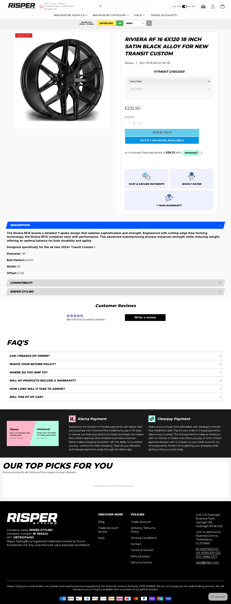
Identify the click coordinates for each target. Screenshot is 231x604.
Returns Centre (141, 562)
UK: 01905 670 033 (208, 552)
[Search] (149, 23)
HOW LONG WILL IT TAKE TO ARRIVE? (37, 388)
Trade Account (141, 522)
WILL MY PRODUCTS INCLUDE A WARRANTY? (42, 380)
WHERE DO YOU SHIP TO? (28, 372)
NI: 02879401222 (207, 549)
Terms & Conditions (144, 538)
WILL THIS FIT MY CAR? (26, 397)
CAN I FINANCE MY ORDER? (29, 355)
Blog (101, 522)
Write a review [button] (145, 317)
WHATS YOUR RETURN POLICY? (32, 364)
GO (119, 23)
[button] (122, 6)
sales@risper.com (207, 562)
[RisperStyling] (22, 6)
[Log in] (213, 6)
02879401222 (67, 6)
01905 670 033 (51, 6)
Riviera (129, 63)
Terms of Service (142, 550)
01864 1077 (50, 9)
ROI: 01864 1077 (206, 556)
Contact (136, 544)
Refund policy (140, 556)
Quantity (129, 117)
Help (101, 538)
